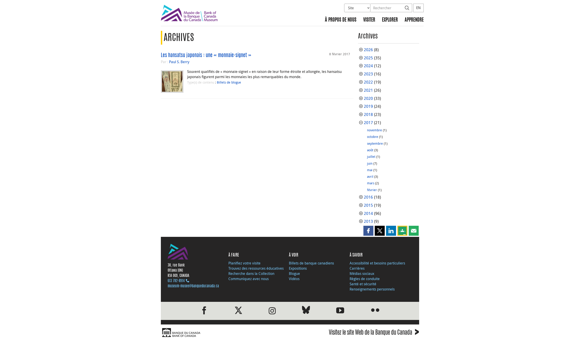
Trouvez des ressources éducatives (256, 268)
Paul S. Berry (179, 61)
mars (370, 183)
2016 (368, 197)
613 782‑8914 (176, 281)
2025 (368, 57)
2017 (368, 122)
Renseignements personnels (372, 289)
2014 (368, 213)
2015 (368, 205)
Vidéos (294, 278)
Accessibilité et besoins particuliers (377, 263)
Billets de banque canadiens (311, 263)
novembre (374, 130)
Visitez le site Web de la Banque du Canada (374, 333)
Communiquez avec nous (248, 278)
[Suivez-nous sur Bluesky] (306, 310)
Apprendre (414, 20)
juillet (371, 156)
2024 (368, 65)
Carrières (357, 268)
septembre (375, 143)
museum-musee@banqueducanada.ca (193, 286)
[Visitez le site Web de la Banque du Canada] (224, 332)
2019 (368, 106)
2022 (368, 82)
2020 (368, 98)
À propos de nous (340, 20)
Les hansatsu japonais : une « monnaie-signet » (206, 55)
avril (370, 176)
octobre (372, 136)
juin (369, 163)
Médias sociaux (362, 273)
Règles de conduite (365, 278)
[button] (368, 231)
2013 (368, 221)
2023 (368, 74)
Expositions (298, 268)
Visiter (369, 20)
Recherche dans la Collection (251, 273)
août (370, 150)
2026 (368, 49)
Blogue (294, 273)
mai (369, 170)
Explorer (390, 20)
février (372, 190)
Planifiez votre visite (244, 263)
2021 (368, 90)
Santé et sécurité (363, 283)
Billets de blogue (229, 82)
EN (418, 7)
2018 (368, 114)
